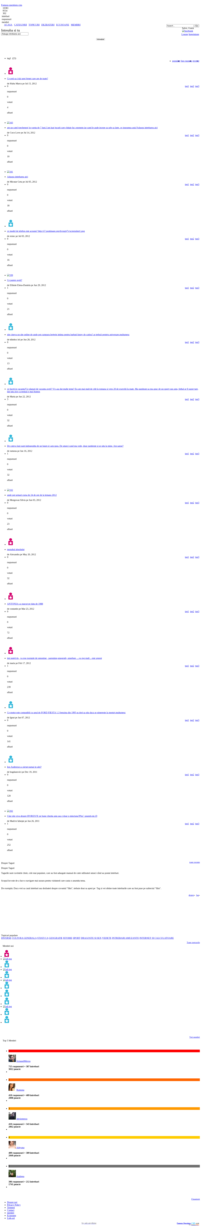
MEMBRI (75, 25)
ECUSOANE (62, 25)
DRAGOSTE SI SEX (91, 938)
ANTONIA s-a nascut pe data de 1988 (25, 604)
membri (10, 1213)
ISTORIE (67, 938)
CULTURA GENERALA (24, 938)
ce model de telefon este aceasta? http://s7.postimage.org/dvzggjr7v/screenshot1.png (46, 231)
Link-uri (11, 1218)
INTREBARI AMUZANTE (125, 938)
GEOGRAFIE (56, 938)
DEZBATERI (47, 25)
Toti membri (194, 1037)
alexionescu (21, 1119)
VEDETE (107, 938)
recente (196, 61)
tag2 (192, 86)
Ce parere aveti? (14, 280)
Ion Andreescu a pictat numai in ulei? (24, 767)
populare (176, 61)
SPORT (76, 938)
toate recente (194, 862)
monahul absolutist (15, 549)
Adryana (20, 1147)
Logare (184, 34)
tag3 (197, 86)
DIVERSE (6, 938)
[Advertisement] (35, 27)
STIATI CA (42, 938)
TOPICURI (34, 25)
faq (197, 895)
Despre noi (12, 1202)
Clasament (195, 1199)
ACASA (8, 25)
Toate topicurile (193, 942)
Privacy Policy (14, 1205)
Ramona (20, 1090)
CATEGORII (20, 25)
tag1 (187, 86)
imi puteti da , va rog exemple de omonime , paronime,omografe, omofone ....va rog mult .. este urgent (54, 658)
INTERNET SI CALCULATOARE (156, 938)
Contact (10, 1210)
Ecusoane (11, 1215)
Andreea (20, 1176)
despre (191, 895)
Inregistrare (194, 34)
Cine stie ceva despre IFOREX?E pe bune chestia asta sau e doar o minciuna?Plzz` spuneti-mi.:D (52, 816)
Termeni (11, 1207)
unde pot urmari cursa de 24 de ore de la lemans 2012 (32, 495)
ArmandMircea (23, 1061)
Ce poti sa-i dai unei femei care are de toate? (27, 78)
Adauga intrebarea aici (17, 176)
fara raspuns (186, 61)
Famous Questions (184, 1223)
